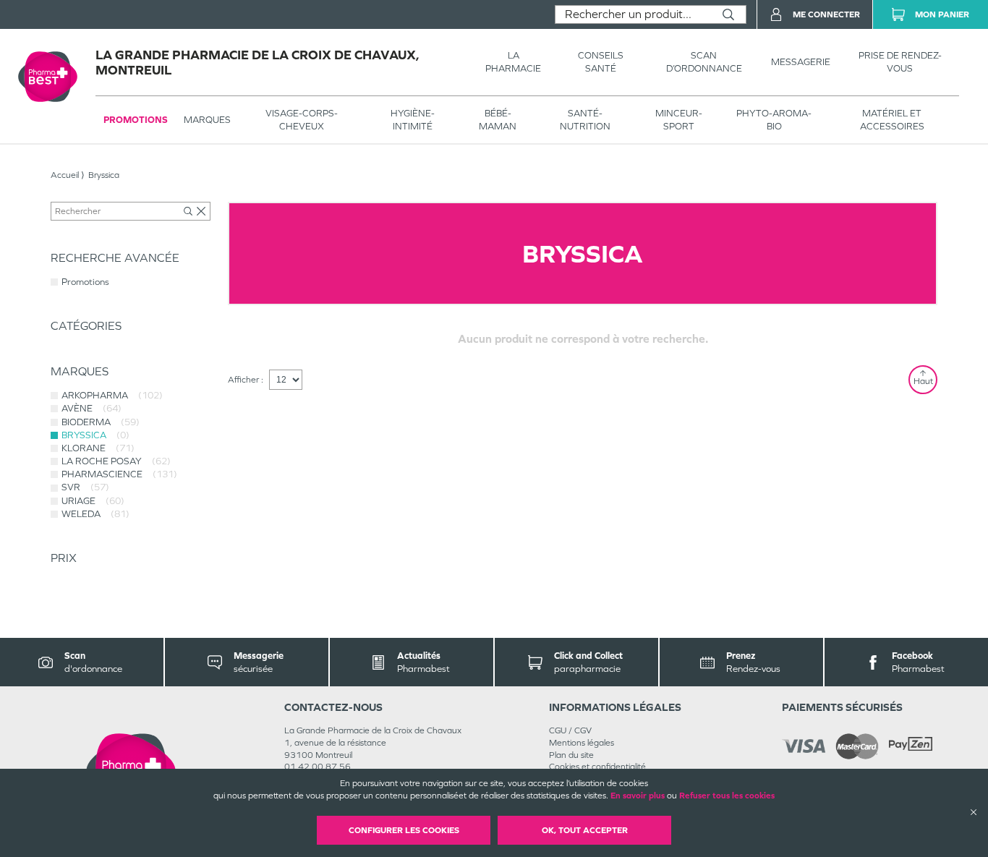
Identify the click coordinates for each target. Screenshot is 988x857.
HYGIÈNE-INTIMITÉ (413, 120)
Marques (207, 119)
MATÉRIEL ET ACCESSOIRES (892, 120)
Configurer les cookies (404, 830)
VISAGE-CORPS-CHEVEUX (301, 120)
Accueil (65, 175)
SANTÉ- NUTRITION (585, 120)
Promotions (135, 119)
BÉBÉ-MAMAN (497, 120)
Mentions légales (581, 743)
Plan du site (571, 755)
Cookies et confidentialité (597, 767)
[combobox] (633, 14)
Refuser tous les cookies (727, 795)
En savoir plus (637, 795)
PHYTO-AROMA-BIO (774, 120)
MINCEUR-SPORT (678, 120)
